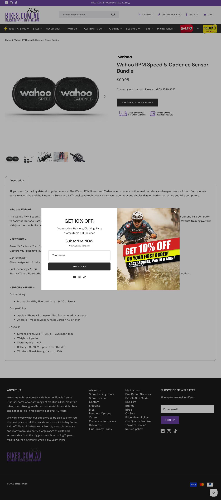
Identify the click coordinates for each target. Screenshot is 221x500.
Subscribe (79, 266)
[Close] (175, 212)
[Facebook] (74, 277)
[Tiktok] (84, 277)
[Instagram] (79, 277)
